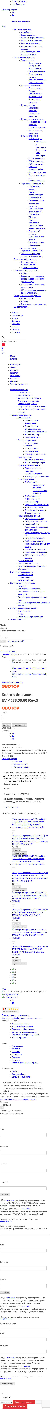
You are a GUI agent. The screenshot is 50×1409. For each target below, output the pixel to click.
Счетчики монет (28, 265)
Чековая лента (27, 298)
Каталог (13, 359)
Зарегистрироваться (21, 21)
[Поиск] (3, 344)
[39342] (13, 867)
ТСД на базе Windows (34, 538)
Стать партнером (9, 10)
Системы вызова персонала (26, 270)
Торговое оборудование (24, 57)
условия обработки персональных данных (18, 1099)
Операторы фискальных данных (32, 407)
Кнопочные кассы (28, 35)
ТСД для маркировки (34, 541)
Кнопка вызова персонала (32, 276)
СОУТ (14, 1071)
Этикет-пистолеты (36, 181)
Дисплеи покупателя (37, 172)
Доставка (14, 370)
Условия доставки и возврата (24, 1063)
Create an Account (7, 652)
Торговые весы (27, 60)
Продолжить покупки (15, 1406)
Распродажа (15, 364)
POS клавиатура (36, 164)
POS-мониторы (35, 139)
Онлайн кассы (27, 32)
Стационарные (35, 94)
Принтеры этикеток (37, 127)
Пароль (4, 638)
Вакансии (14, 378)
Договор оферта (19, 1074)
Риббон (24, 301)
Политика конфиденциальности (15, 1015)
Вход (3, 641)
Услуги (13, 367)
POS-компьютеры (36, 158)
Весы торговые (35, 69)
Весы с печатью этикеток (35, 432)
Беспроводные (35, 88)
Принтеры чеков (28, 105)
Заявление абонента (21, 1077)
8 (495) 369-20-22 (19, 1)
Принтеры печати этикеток (32, 119)
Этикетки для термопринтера (33, 304)
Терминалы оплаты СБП (32, 251)
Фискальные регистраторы (32, 38)
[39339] (13, 941)
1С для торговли (21, 307)
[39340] (13, 904)
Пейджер (25, 273)
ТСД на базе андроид (34, 519)
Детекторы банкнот (29, 268)
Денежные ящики (28, 248)
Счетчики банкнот (28, 262)
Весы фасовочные (37, 71)
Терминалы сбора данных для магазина (36, 203)
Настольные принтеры (35, 463)
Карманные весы (36, 83)
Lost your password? (15, 641)
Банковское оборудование (25, 259)
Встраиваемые (35, 97)
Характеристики (21, 764)
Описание (18, 761)
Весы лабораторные (37, 80)
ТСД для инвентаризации (36, 521)
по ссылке (25, 1209)
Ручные (32, 91)
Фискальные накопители (31, 41)
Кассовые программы (30, 43)
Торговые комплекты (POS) (37, 505)
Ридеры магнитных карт (35, 510)
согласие (11, 1200)
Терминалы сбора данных (32, 184)
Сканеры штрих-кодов (30, 85)
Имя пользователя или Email (13, 631)
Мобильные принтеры (34, 460)
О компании (15, 376)
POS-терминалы (36, 161)
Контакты (14, 381)
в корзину (6, 725)
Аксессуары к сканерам (35, 454)
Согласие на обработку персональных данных (22, 1018)
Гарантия (14, 373)
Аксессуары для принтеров (37, 477)
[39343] (13, 830)
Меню (12, 356)
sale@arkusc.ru (18, 4)
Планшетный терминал (35, 549)
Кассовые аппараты (22, 29)
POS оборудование (29, 136)
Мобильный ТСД (36, 198)
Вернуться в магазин (24, 1402)
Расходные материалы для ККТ (27, 296)
